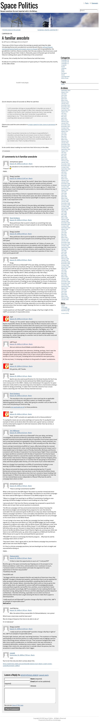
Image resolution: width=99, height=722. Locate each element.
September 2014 (65, 90)
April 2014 (64, 98)
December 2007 (65, 223)
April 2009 (64, 196)
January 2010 (64, 182)
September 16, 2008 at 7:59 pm (20, 655)
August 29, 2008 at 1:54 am (18, 220)
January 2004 (64, 299)
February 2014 (65, 102)
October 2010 (65, 167)
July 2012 (63, 133)
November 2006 (65, 244)
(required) (36, 679)
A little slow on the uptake (11, 30)
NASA (62, 70)
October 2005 (65, 265)
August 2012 (64, 131)
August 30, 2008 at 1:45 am (18, 610)
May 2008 (64, 214)
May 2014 (64, 97)
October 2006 (65, 245)
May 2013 (64, 116)
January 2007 (64, 240)
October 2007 (65, 226)
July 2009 (63, 192)
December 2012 (65, 125)
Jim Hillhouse (14, 431)
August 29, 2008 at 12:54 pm (19, 366)
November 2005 (65, 263)
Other (62, 71)
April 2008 (64, 216)
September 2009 (65, 188)
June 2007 (64, 232)
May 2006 (64, 254)
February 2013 (65, 121)
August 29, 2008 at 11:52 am (19, 319)
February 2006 (65, 258)
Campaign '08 (7, 33)
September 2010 (65, 169)
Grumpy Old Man (65, 313)
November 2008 (65, 205)
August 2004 (64, 288)
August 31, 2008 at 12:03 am (19, 629)
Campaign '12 (65, 63)
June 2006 (64, 252)
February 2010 (65, 180)
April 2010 (64, 177)
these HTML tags (17, 705)
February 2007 (65, 239)
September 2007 (65, 227)
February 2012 (65, 141)
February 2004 (65, 298)
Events (63, 66)
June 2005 (64, 272)
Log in (63, 305)
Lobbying (63, 68)
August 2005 (64, 268)
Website (33, 686)
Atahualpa (57, 720)
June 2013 (64, 115)
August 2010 (64, 170)
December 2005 (65, 262)
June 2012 (64, 134)
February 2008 (65, 219)
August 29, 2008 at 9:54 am (18, 260)
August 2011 (64, 151)
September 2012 (65, 129)
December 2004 (65, 281)
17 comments (6, 151)
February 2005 (65, 278)
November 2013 (65, 107)
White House (64, 78)
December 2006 (65, 242)
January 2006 (64, 260)
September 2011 (65, 149)
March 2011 (64, 159)
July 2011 (63, 152)
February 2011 (65, 160)
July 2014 (63, 94)
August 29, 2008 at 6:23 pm (18, 433)
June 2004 (64, 291)
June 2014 (64, 95)
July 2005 (63, 270)
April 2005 (64, 275)
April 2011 (64, 157)
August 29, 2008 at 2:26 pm (18, 396)
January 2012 (64, 143)
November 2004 (65, 283)
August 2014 (64, 92)
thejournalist (14, 556)
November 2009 (65, 185)
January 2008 (64, 221)
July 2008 (63, 211)
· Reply (30, 164)
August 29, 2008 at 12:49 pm (19, 344)
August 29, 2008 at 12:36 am (19, 164)
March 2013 (64, 120)
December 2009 (65, 183)
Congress (63, 65)
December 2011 (65, 144)
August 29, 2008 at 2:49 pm (18, 414)
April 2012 (64, 138)
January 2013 (64, 123)
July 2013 (63, 113)
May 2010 (64, 175)
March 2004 (64, 296)
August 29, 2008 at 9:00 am (18, 234)
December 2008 (65, 203)
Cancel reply (44, 675)
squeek (12, 653)
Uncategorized (65, 76)
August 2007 (64, 229)
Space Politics (48, 718)
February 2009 (65, 200)
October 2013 (65, 108)
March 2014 (64, 100)
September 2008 (65, 208)
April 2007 (64, 236)
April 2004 (64, 294)
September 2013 (65, 110)
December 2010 (65, 164)
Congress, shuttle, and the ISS (47, 30)
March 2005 (64, 276)
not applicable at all (17, 407)
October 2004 (65, 285)
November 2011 (65, 146)
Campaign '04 (65, 60)
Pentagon (64, 73)
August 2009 (64, 190)
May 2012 (64, 136)
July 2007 (63, 231)
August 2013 (64, 111)
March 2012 (64, 139)
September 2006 (65, 247)
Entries (64, 307)
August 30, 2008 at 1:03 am (18, 558)
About (63, 84)
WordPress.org (65, 310)
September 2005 (65, 267)
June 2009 (64, 193)
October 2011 (65, 147)
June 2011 (64, 154)
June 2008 (64, 213)
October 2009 (65, 187)
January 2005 (64, 280)
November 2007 (65, 224)
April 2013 (64, 118)
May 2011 (64, 156)
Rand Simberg (15, 218)
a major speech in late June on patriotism (41, 124)
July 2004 (63, 289)
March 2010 (64, 178)
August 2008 (64, 209)
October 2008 (65, 206)
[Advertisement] (77, 41)
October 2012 (65, 128)
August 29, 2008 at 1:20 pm (18, 376)
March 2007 (64, 237)
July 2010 (63, 172)
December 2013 (65, 105)
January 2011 (64, 162)
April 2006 (64, 255)
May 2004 (64, 293)
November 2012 (65, 126)
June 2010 (64, 174)
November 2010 (65, 165)
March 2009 (64, 198)
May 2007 (64, 234)
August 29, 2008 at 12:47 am (19, 178)
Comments (95, 3)
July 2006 (63, 250)
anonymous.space (29, 674)
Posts (87, 3)
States (63, 75)
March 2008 (64, 218)
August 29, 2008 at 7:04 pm (18, 486)
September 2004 (65, 286)
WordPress (49, 720)
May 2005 (64, 273)
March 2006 (64, 257)
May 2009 (64, 195)
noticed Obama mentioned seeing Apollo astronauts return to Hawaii (27, 48)
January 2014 (64, 103)
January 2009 (64, 201)
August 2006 (64, 249)
